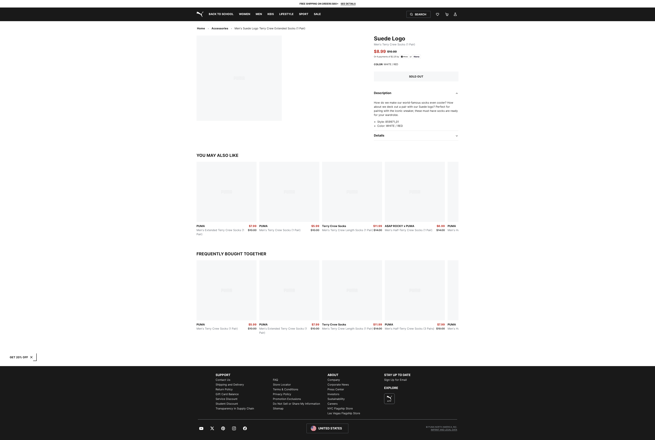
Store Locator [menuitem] (282, 384)
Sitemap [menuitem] (278, 408)
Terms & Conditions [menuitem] (285, 389)
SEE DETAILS (348, 3)
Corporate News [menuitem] (338, 384)
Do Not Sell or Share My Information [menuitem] (296, 403)
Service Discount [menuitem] (226, 399)
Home (201, 28)
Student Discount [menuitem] (227, 403)
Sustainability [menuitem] (336, 399)
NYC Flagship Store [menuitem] (340, 408)
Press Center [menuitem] (336, 389)
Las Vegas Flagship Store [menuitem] (344, 413)
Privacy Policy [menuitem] (282, 394)
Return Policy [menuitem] (224, 389)
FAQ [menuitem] (275, 379)
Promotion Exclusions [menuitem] (287, 399)
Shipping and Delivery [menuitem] (230, 384)
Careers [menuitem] (333, 403)
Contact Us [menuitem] (223, 379)
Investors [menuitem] (333, 394)
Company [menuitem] (334, 379)
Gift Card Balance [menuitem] (227, 394)
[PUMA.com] (199, 14)
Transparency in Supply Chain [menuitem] (235, 408)
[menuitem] (221, 14)
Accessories (220, 28)
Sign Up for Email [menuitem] (395, 379)
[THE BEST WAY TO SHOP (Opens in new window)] (389, 398)
